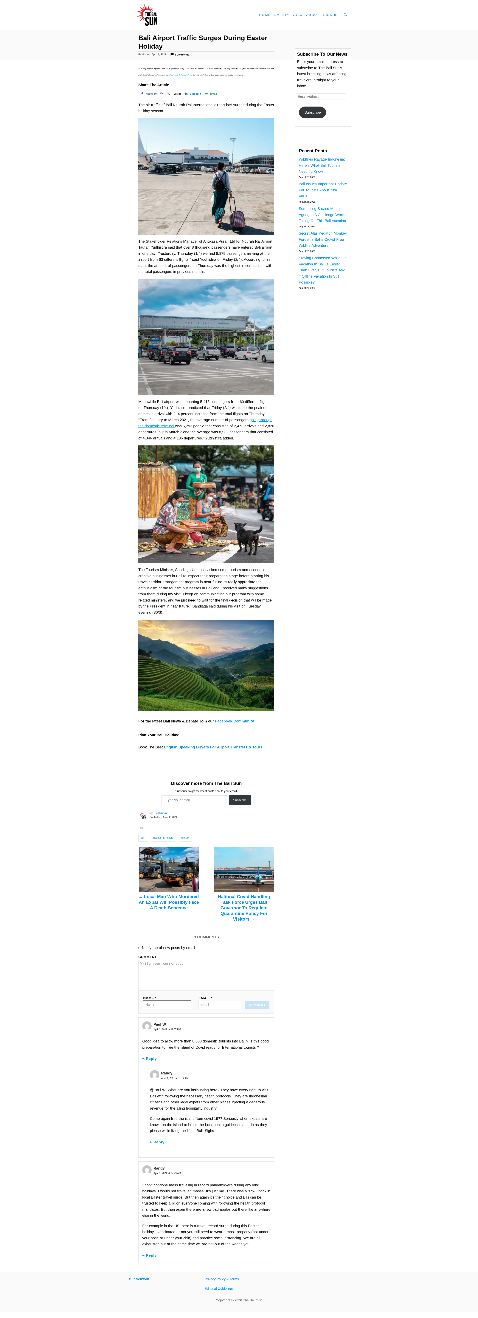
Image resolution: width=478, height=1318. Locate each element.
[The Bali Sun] (160, 15)
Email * (205, 998)
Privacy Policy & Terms (222, 1279)
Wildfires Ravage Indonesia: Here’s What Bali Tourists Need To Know (322, 165)
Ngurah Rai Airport (163, 837)
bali (143, 837)
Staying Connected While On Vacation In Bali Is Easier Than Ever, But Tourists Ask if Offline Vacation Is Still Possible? (323, 270)
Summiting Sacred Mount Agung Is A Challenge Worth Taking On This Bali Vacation (322, 215)
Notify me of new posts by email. (169, 948)
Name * (149, 998)
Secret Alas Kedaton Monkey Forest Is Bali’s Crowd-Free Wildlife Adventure (323, 239)
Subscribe (240, 800)
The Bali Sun (160, 813)
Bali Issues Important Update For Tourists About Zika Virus (323, 190)
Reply (151, 1058)
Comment (147, 957)
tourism (185, 837)
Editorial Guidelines (219, 1289)
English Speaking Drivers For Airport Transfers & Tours (213, 747)
